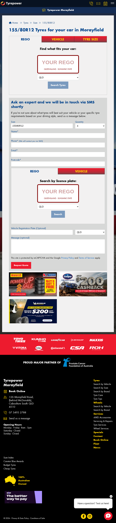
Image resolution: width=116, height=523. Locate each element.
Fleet (96, 443)
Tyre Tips (98, 398)
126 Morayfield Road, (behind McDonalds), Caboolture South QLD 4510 (21, 402)
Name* (14, 131)
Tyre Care (98, 395)
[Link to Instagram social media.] (89, 516)
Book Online (101, 439)
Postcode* (16, 159)
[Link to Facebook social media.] (83, 516)
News (97, 447)
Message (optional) (20, 237)
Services (98, 413)
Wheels (98, 402)
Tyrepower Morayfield (60, 10)
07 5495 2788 (17, 412)
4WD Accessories (102, 417)
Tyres (97, 380)
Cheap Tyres (9, 468)
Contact (98, 436)
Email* (14, 150)
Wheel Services (101, 428)
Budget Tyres (10, 465)
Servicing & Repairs (103, 421)
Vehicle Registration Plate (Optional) (28, 228)
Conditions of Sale (37, 518)
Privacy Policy (67, 257)
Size (13, 121)
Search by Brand (102, 391)
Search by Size (101, 387)
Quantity (79, 121)
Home (14, 22)
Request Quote (21, 265)
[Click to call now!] (91, 3)
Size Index (9, 457)
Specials (98, 432)
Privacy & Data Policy (20, 518)
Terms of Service (86, 257)
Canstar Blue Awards (14, 461)
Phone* (27, 140)
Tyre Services (100, 424)
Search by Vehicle (102, 384)
